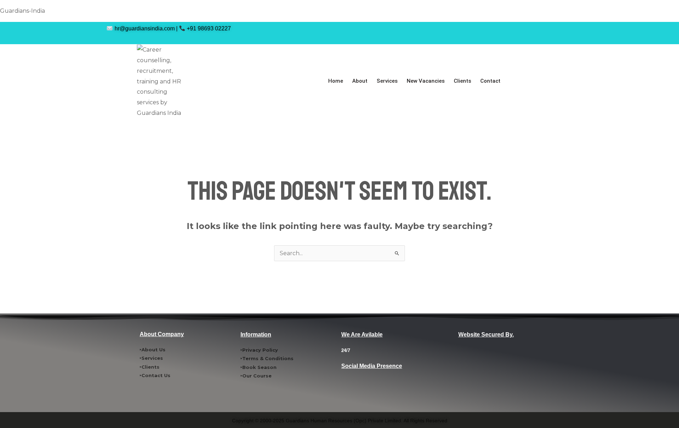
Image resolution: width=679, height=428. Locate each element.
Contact (490, 81)
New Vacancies (426, 81)
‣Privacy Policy (259, 350)
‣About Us (153, 349)
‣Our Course (256, 376)
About (359, 81)
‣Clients (149, 367)
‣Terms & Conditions (267, 358)
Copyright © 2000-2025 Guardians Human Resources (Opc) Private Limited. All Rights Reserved (339, 420)
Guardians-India (22, 10)
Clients (462, 81)
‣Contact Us (155, 375)
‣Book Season (258, 367)
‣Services (151, 358)
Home (335, 81)
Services (387, 81)
